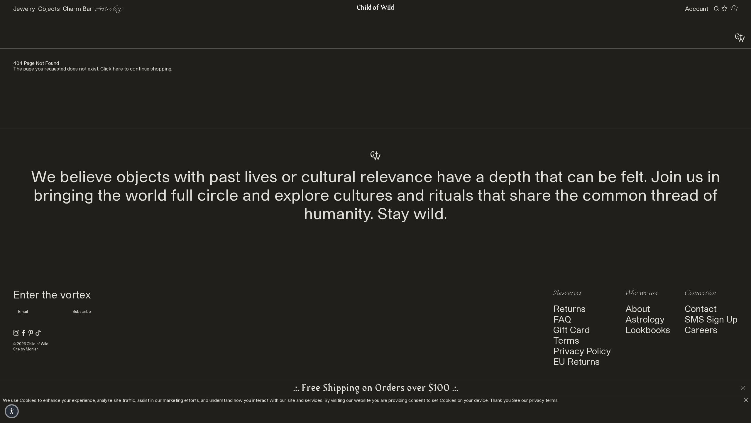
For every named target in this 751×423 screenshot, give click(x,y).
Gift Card (571, 329)
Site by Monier (25, 349)
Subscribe (81, 311)
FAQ (562, 319)
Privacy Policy (582, 350)
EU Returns (576, 361)
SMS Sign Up (711, 319)
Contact (701, 308)
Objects (49, 8)
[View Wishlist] (724, 8)
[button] (12, 411)
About (637, 308)
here (118, 68)
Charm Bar (77, 8)
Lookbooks (647, 329)
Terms (566, 340)
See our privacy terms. (535, 400)
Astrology (109, 8)
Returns (569, 308)
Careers (701, 329)
